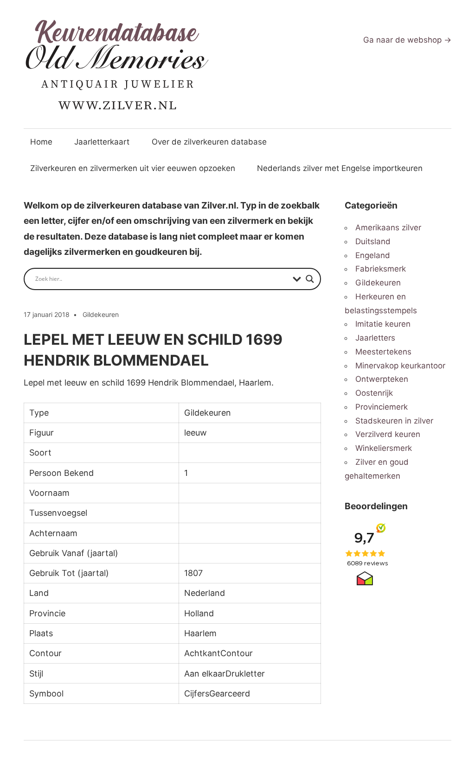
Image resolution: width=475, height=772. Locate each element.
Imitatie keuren (383, 324)
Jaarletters (375, 337)
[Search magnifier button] (309, 278)
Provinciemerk (381, 406)
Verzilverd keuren (387, 434)
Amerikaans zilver (388, 227)
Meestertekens (383, 351)
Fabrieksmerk (380, 268)
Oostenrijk (374, 393)
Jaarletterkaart (101, 141)
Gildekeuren (101, 314)
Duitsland (373, 241)
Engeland (372, 255)
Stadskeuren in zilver (394, 420)
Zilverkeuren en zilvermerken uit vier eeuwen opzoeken (132, 168)
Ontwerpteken (381, 379)
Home (41, 141)
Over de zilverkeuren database (209, 141)
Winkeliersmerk (383, 448)
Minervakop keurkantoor (400, 365)
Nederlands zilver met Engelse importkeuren (340, 168)
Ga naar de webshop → (407, 39)
